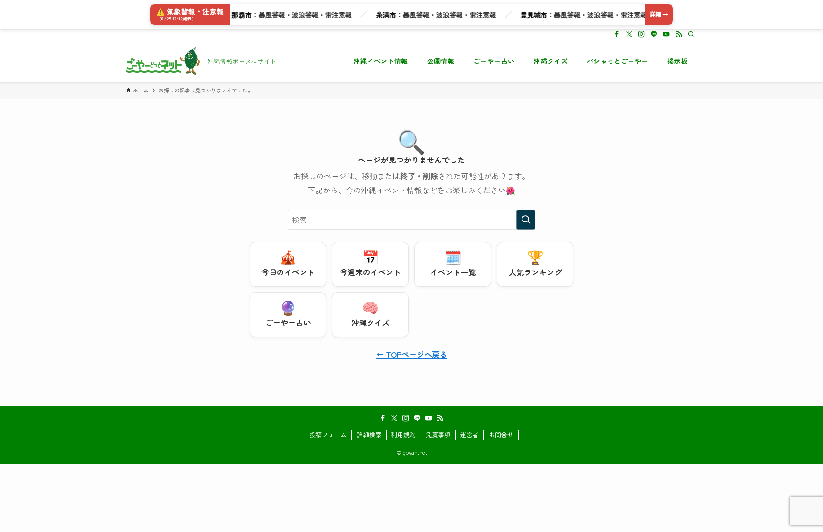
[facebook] (617, 34)
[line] (654, 34)
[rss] (678, 34)
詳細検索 (369, 434)
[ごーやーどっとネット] (163, 61)
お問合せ (501, 434)
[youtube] (666, 34)
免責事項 (438, 434)
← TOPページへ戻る (411, 354)
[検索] (691, 34)
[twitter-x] (629, 34)
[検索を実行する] (525, 220)
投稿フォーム (328, 434)
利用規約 (403, 434)
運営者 (469, 434)
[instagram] (641, 34)
